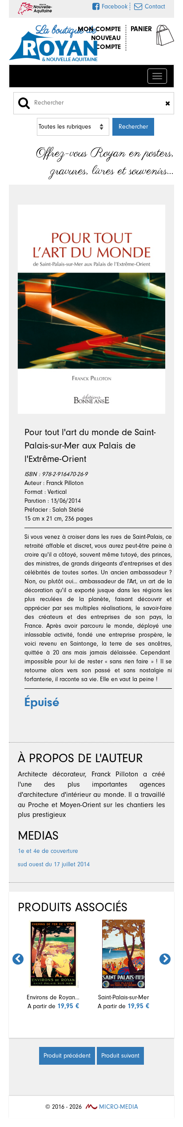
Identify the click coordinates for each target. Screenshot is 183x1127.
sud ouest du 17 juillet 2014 (54, 864)
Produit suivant (120, 1055)
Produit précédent (67, 1055)
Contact (155, 6)
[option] (53, 964)
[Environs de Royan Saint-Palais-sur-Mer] (53, 954)
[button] (18, 959)
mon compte (99, 29)
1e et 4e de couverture (48, 851)
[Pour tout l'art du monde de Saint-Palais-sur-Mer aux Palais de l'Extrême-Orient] (91, 309)
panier (141, 29)
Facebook (114, 6)
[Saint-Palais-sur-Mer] (123, 954)
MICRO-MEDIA (117, 1107)
